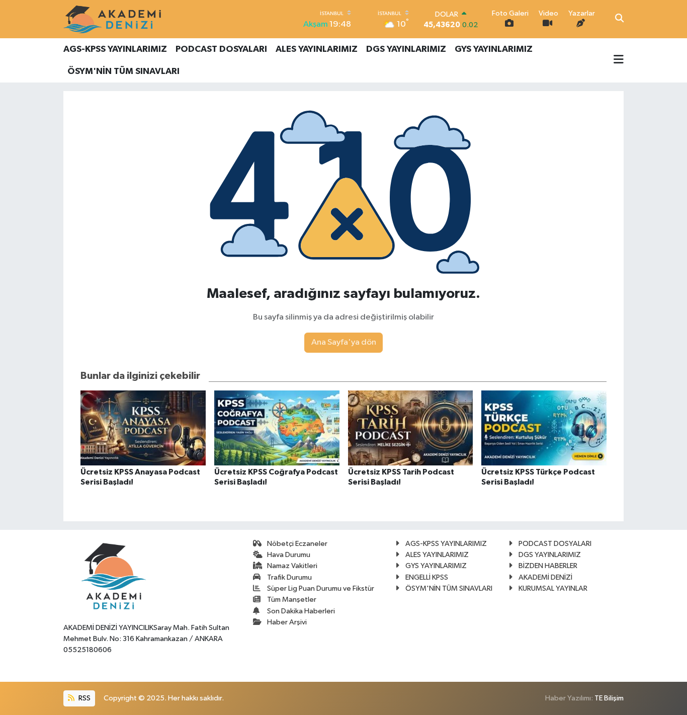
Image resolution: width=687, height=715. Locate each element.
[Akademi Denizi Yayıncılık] (113, 19)
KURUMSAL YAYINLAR (553, 588)
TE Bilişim (609, 698)
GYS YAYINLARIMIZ (494, 49)
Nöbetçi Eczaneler (297, 543)
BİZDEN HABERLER (548, 566)
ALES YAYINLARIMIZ (317, 49)
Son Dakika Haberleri (301, 611)
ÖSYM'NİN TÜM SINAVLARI (123, 71)
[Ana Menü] (619, 60)
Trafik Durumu (289, 577)
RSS (84, 698)
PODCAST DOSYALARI (221, 49)
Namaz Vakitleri (292, 566)
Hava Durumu (288, 555)
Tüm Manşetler (291, 599)
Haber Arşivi (287, 622)
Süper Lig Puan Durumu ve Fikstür (320, 588)
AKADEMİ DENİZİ (545, 577)
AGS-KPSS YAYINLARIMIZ (115, 49)
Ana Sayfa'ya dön (343, 342)
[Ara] (619, 19)
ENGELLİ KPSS (426, 577)
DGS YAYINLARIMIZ (406, 49)
